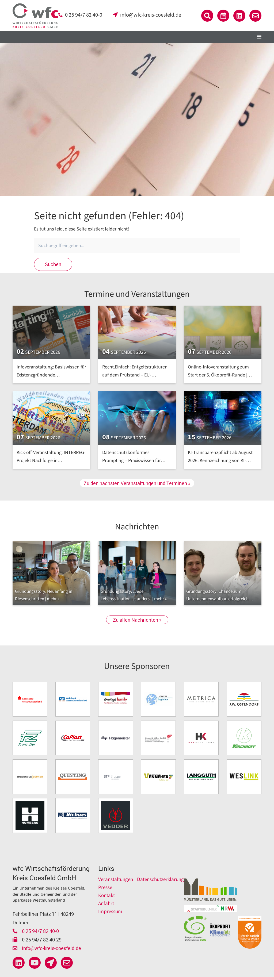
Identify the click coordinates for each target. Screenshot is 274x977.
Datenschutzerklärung (160, 879)
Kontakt (106, 895)
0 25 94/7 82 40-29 (41, 939)
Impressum (110, 911)
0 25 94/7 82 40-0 (83, 15)
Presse (105, 887)
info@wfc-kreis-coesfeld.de (150, 15)
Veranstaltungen (115, 879)
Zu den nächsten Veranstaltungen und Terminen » (137, 483)
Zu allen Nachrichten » (137, 620)
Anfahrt (106, 903)
